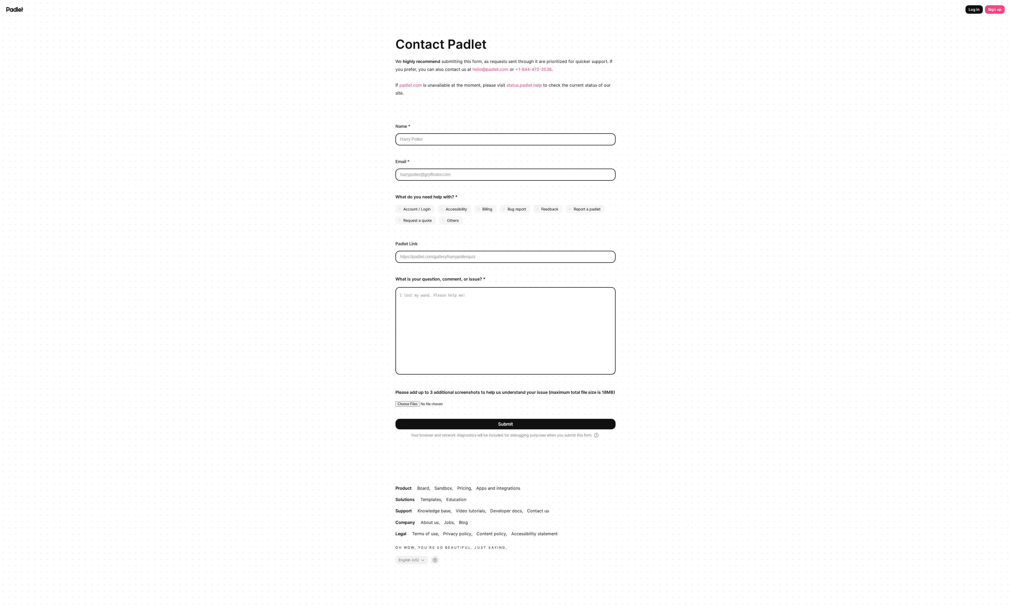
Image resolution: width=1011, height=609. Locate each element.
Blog (463, 522)
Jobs (449, 522)
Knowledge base (434, 510)
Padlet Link (406, 243)
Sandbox (443, 488)
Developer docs (506, 510)
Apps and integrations (498, 488)
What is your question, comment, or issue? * (440, 279)
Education (456, 499)
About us (430, 522)
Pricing (464, 488)
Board (423, 488)
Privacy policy (457, 533)
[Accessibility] (435, 560)
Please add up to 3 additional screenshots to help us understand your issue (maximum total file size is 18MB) (505, 392)
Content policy (491, 533)
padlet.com (410, 85)
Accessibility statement (534, 533)
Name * (402, 126)
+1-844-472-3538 (533, 69)
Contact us (538, 510)
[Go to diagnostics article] (596, 435)
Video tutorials (470, 510)
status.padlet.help (524, 85)
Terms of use (425, 533)
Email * (402, 161)
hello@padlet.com (490, 69)
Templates (430, 499)
